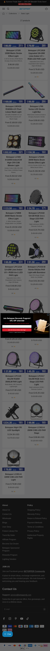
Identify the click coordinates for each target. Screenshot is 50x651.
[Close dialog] (48, 315)
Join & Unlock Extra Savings (17, 330)
